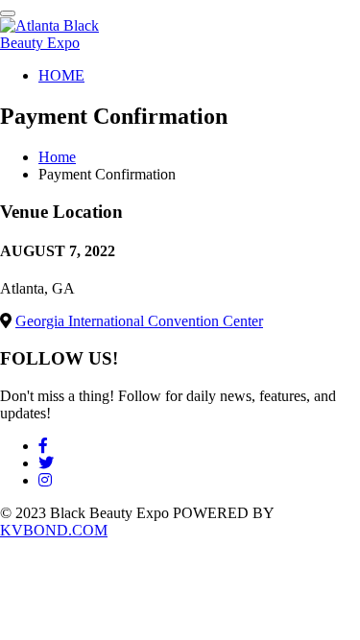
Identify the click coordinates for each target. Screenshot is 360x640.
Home (57, 157)
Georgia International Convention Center (139, 321)
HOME (61, 75)
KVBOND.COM (54, 530)
